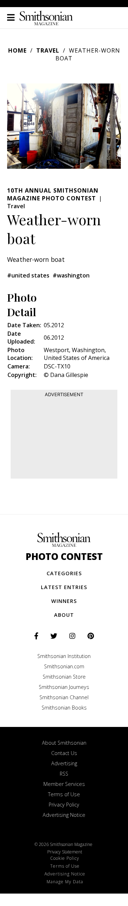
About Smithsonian (64, 742)
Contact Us (64, 753)
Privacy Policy (64, 804)
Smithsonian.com (64, 666)
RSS (64, 773)
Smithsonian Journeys (64, 687)
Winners (64, 601)
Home (17, 50)
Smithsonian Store (64, 676)
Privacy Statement (64, 852)
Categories (64, 573)
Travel (47, 50)
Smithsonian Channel (64, 697)
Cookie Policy (64, 858)
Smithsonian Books (64, 707)
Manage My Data (65, 882)
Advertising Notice (64, 814)
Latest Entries (64, 587)
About (64, 614)
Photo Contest (64, 556)
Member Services (64, 784)
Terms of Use (64, 794)
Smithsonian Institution (64, 656)
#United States (28, 275)
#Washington (71, 275)
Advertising (64, 763)
